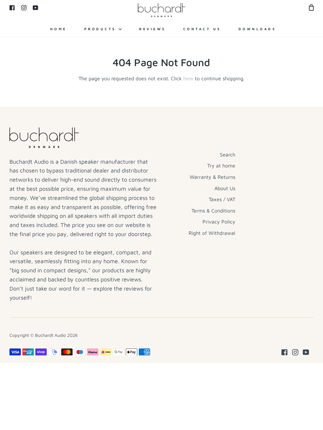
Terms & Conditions (213, 210)
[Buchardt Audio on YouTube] (306, 352)
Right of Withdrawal (212, 233)
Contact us (202, 29)
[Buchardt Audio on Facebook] (284, 352)
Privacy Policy (219, 221)
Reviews (152, 29)
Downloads (257, 29)
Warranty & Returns (212, 177)
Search (227, 154)
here (188, 78)
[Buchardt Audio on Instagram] (295, 352)
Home (58, 29)
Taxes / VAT (222, 199)
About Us (224, 188)
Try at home (221, 165)
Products (101, 29)
